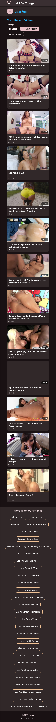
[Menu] (48, 3)
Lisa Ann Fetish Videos (28, 604)
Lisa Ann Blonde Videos (28, 553)
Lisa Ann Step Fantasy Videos (28, 692)
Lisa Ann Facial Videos (28, 590)
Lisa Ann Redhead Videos (28, 662)
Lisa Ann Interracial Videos (28, 611)
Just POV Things (23, 3)
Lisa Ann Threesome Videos (19, 706)
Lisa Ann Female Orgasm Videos (28, 597)
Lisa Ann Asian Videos (28, 531)
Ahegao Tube (18, 517)
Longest (13, 29)
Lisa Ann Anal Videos (36, 524)
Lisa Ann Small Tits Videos (28, 677)
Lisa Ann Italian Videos (28, 619)
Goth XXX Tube (37, 517)
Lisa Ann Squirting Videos (28, 684)
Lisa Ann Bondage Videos (28, 561)
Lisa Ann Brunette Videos (28, 568)
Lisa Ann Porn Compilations (28, 655)
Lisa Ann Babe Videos (28, 539)
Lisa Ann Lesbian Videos (28, 633)
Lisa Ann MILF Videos (28, 641)
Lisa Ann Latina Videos (28, 626)
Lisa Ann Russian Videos (28, 670)
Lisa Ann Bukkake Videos (28, 575)
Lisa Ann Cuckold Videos (28, 582)
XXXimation (44, 706)
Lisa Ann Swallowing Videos (28, 699)
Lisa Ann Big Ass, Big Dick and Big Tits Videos (28, 546)
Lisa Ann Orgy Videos (28, 648)
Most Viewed (15, 34)
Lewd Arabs (15, 524)
